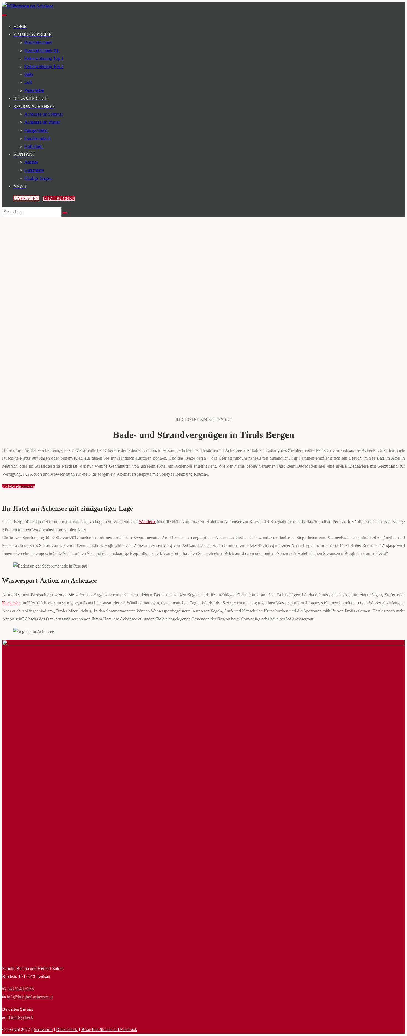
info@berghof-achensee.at (30, 996)
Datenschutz (67, 1029)
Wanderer (147, 521)
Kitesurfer (11, 603)
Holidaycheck (21, 1017)
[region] (203, 300)
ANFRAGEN (26, 198)
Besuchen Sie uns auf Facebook (109, 1029)
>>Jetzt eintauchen (18, 486)
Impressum (43, 1029)
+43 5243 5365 (20, 988)
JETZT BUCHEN (59, 198)
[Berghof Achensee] (27, 6)
